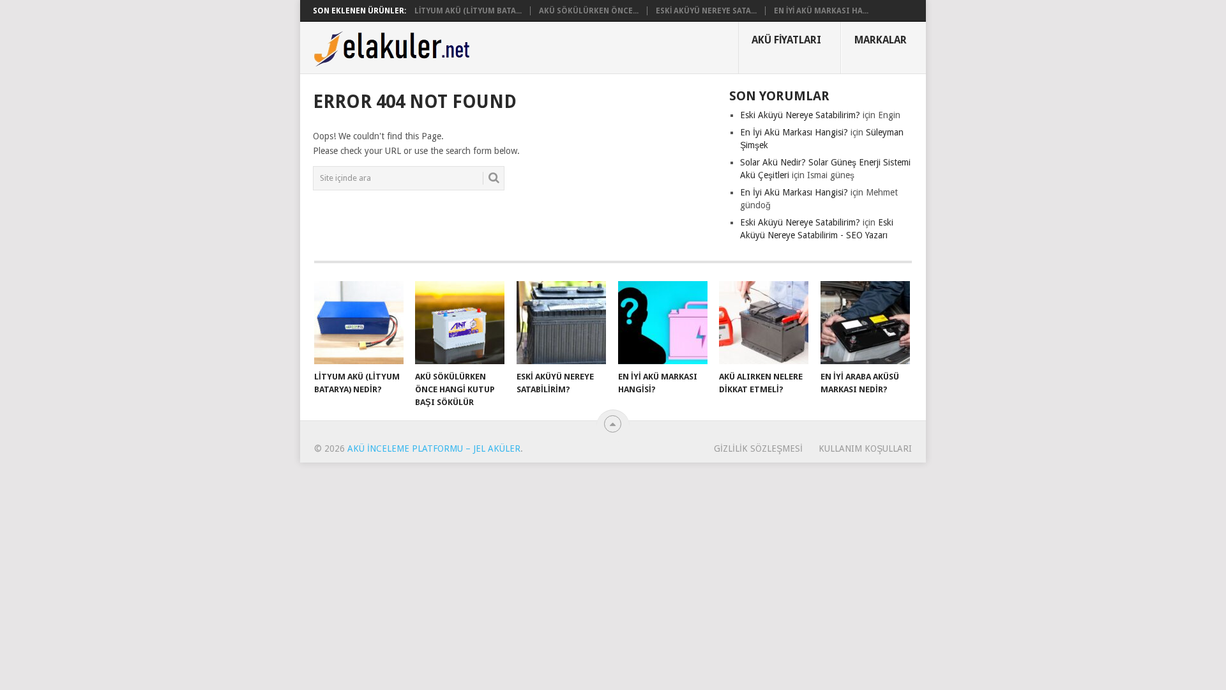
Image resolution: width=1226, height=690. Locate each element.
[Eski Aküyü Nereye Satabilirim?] (561, 322)
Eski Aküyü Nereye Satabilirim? (800, 115)
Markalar (880, 40)
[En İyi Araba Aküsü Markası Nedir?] (865, 322)
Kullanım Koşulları (865, 448)
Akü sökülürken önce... (589, 10)
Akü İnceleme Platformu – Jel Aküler (433, 448)
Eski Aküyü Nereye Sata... (706, 10)
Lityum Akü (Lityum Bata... (468, 10)
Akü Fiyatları (786, 40)
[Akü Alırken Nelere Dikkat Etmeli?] (763, 322)
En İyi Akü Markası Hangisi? (794, 132)
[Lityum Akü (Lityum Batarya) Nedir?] (359, 322)
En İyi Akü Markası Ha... (821, 10)
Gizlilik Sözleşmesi (758, 448)
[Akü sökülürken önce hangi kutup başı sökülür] (459, 322)
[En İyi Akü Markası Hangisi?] (663, 322)
